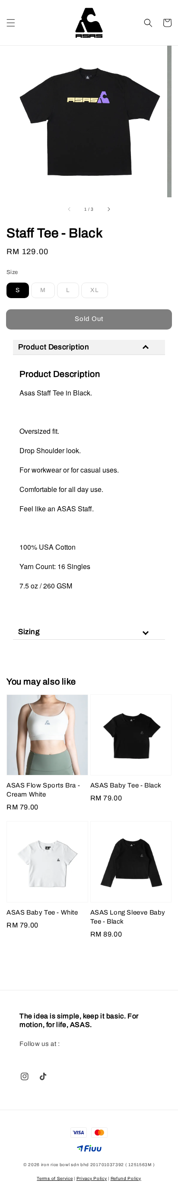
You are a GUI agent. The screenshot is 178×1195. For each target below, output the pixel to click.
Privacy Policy (91, 1178)
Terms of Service (55, 1178)
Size (12, 272)
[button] (10, 22)
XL (94, 290)
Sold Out (89, 318)
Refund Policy (126, 1178)
